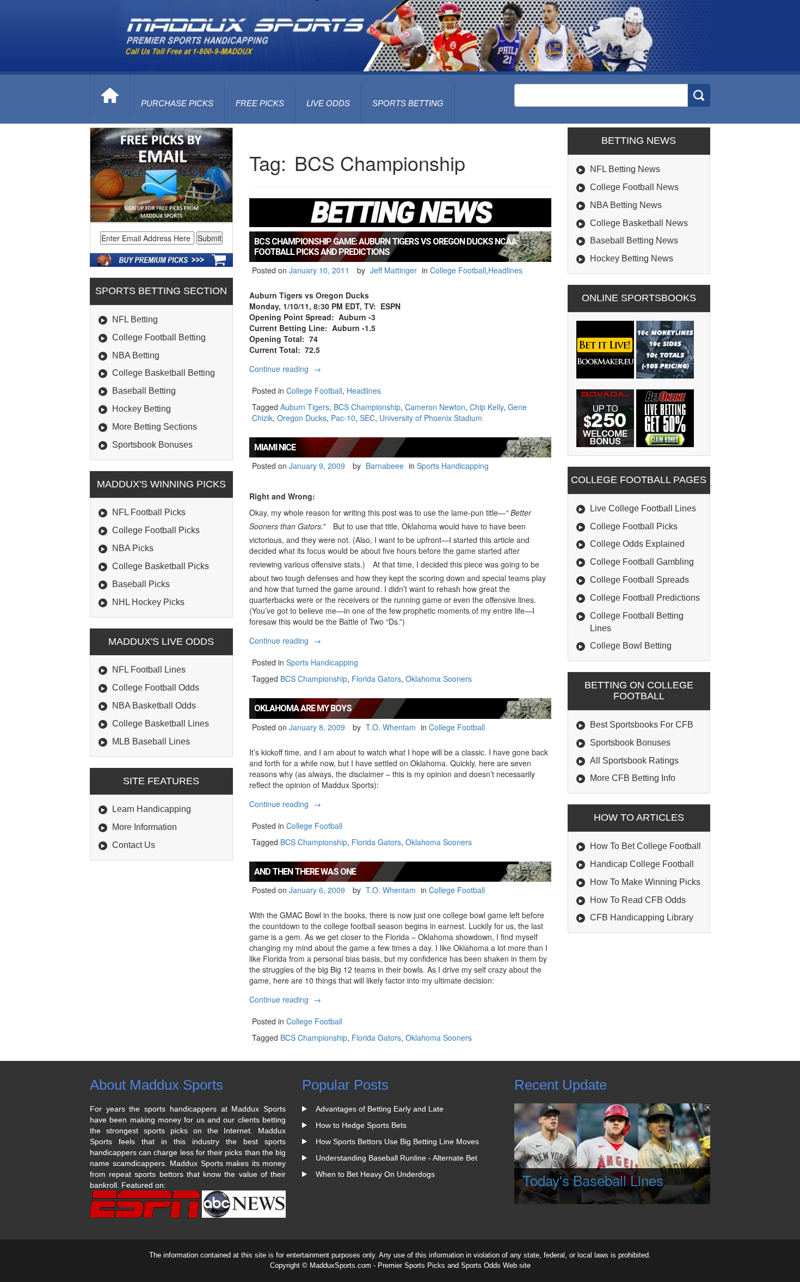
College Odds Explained (637, 543)
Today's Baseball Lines (592, 1180)
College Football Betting (159, 337)
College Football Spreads (639, 579)
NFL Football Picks (149, 512)
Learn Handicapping (151, 809)
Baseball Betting (144, 390)
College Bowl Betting (631, 645)
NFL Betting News (625, 169)
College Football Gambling (642, 561)
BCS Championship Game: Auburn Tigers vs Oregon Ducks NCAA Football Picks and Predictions (385, 246)
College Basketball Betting (163, 372)
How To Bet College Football (645, 846)
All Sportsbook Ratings (634, 760)
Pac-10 (343, 417)
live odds (328, 103)
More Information (144, 827)
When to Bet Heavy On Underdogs (375, 1174)
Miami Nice (275, 447)
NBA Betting (135, 355)
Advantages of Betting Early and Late (380, 1108)
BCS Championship (367, 406)
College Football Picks (156, 530)
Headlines (505, 270)
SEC (367, 417)
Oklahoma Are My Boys (303, 708)
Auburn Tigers (304, 406)
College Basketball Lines (160, 723)
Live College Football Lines (643, 508)
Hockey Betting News (631, 258)
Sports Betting (408, 103)
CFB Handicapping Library (641, 917)
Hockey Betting (141, 408)
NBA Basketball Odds (154, 705)
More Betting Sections (154, 426)
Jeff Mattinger (393, 270)
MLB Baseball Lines (151, 741)
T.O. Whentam (391, 727)
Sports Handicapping (453, 465)
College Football (458, 270)
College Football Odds (155, 687)
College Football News (634, 187)
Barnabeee (385, 465)
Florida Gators (376, 678)
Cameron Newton (435, 406)
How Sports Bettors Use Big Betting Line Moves (397, 1141)
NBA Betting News (626, 205)
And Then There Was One (305, 871)
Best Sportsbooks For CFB (641, 724)
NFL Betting (135, 319)
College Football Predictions (645, 597)
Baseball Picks (141, 584)
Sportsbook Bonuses (152, 444)
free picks (260, 103)
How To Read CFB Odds (638, 900)
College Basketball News (639, 223)
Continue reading (286, 368)
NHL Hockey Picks (148, 602)
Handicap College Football (642, 864)
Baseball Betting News (634, 240)
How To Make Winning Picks (645, 882)
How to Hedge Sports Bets (361, 1125)
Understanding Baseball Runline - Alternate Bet (396, 1157)
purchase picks (177, 103)
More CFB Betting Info (632, 778)
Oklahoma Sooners (438, 678)
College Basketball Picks (160, 566)
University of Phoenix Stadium (430, 417)
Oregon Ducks (302, 417)
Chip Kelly (486, 406)
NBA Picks (132, 548)
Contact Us (133, 845)
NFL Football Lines (149, 669)
